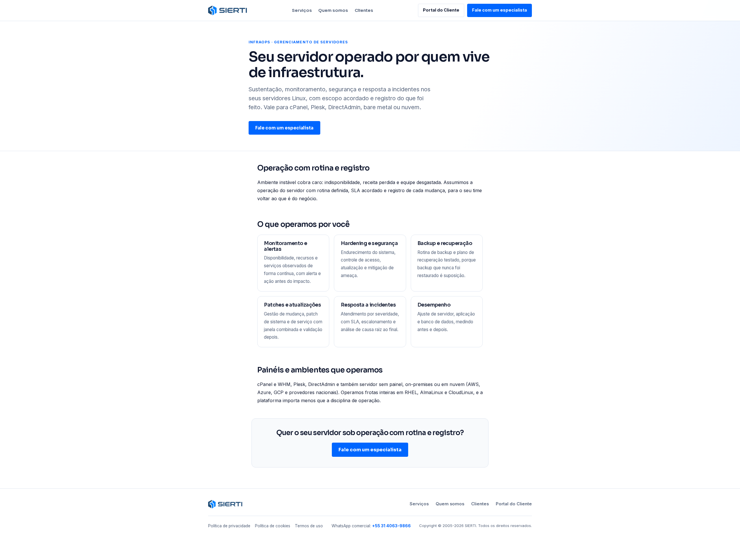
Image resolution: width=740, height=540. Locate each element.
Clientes (364, 10)
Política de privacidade (229, 526)
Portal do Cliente (441, 10)
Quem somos (333, 10)
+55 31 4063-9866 (391, 526)
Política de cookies (272, 526)
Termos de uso (309, 526)
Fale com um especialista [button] (499, 10)
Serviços (302, 10)
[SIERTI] (227, 10)
